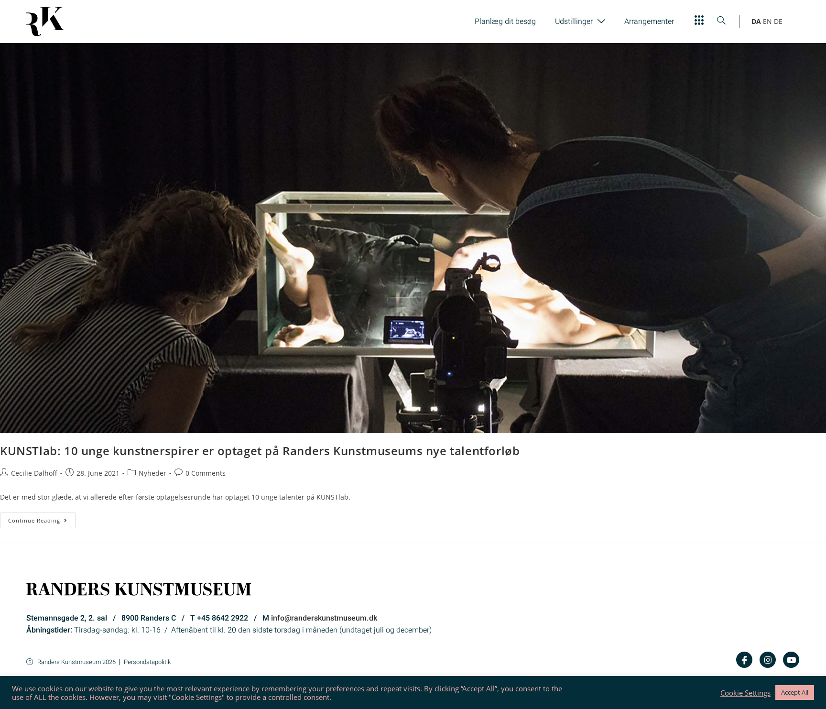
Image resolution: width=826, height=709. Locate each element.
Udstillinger (574, 21)
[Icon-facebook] (744, 660)
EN (767, 21)
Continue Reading (42, 518)
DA (756, 21)
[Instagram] (768, 660)
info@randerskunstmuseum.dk (324, 618)
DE (778, 21)
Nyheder (152, 473)
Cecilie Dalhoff (34, 473)
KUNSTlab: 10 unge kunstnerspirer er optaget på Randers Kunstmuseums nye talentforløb (260, 450)
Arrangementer (649, 21)
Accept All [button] (794, 692)
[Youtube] (791, 660)
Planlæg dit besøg (505, 21)
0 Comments (205, 473)
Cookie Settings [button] (745, 692)
